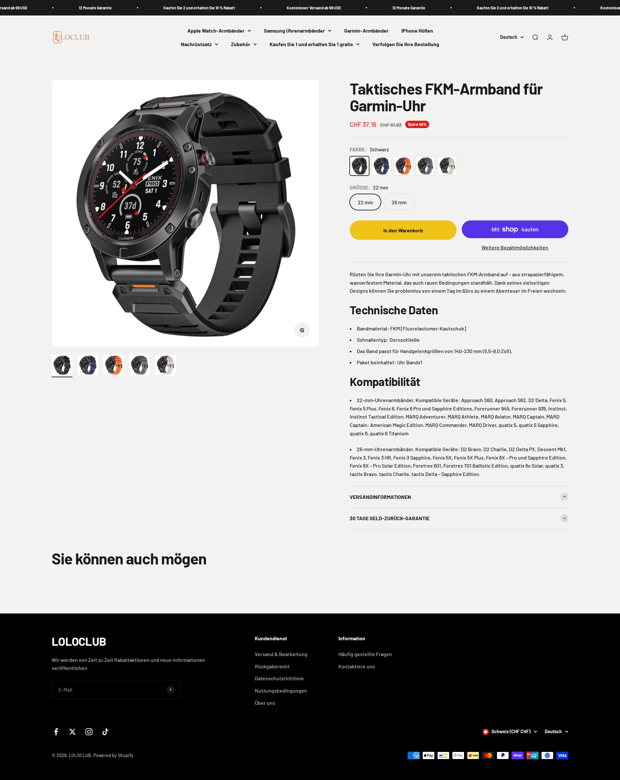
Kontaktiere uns (356, 666)
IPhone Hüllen (417, 30)
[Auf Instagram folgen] (89, 731)
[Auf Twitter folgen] (72, 731)
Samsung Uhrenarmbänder (294, 30)
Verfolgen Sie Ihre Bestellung (405, 44)
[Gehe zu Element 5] (165, 366)
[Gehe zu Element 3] (113, 366)
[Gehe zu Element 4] (139, 366)
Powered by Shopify (113, 755)
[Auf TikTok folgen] (105, 731)
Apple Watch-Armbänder (215, 30)
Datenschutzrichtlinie (279, 678)
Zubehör (240, 44)
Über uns (265, 703)
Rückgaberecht (272, 666)
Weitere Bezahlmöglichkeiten (514, 247)
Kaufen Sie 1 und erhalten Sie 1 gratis (311, 44)
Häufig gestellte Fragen (365, 654)
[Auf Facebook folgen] (56, 731)
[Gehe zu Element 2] (88, 366)
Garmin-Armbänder (366, 30)
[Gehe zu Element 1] (62, 366)
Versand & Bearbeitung (281, 654)
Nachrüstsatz (196, 44)
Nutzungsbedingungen (281, 690)
